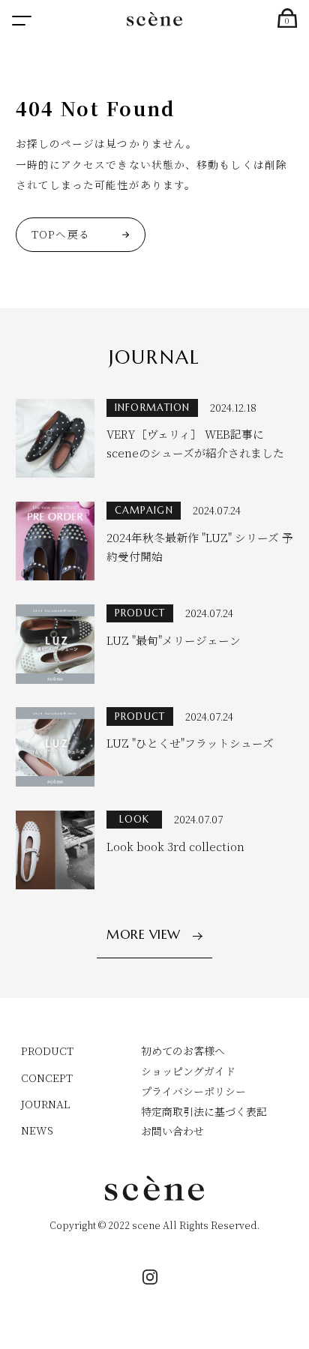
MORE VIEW (143, 936)
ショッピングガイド (188, 1070)
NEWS (37, 1130)
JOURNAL (45, 1103)
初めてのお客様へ (183, 1050)
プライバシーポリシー (193, 1091)
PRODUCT (47, 1050)
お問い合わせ (172, 1130)
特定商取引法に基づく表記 (204, 1111)
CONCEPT (47, 1077)
